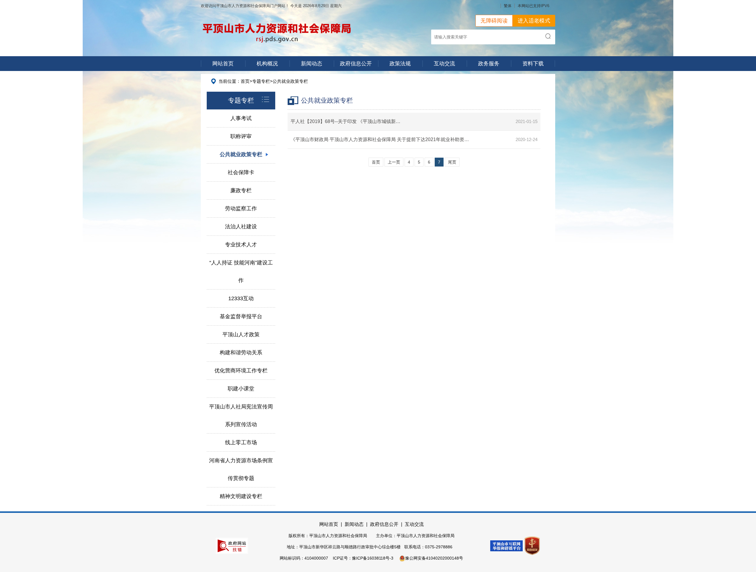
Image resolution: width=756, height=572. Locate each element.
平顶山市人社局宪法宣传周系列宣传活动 (241, 415)
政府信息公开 (356, 64)
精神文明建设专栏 (241, 496)
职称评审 (241, 136)
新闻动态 (311, 64)
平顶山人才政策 (241, 334)
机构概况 (267, 64)
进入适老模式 (534, 21)
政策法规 (400, 64)
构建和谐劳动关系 (241, 353)
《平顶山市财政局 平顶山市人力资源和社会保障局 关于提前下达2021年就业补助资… (380, 139)
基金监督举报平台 (241, 316)
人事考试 (241, 118)
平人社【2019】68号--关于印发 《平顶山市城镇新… (345, 121)
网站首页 (223, 64)
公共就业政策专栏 (290, 81)
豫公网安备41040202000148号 (434, 558)
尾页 (452, 162)
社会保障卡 (241, 172)
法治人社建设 (241, 227)
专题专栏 (261, 81)
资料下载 (533, 64)
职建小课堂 (241, 389)
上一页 (394, 162)
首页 (245, 81)
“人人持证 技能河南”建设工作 (241, 271)
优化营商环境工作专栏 (241, 371)
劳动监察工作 (241, 208)
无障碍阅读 (494, 21)
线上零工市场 (241, 442)
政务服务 (488, 64)
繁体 (507, 6)
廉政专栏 (241, 190)
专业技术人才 (241, 245)
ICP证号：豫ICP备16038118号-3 (363, 558)
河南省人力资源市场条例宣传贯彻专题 (241, 469)
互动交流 (444, 64)
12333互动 (241, 298)
